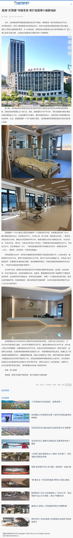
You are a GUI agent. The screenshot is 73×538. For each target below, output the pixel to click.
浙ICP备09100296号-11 (11, 536)
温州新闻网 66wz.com (18, 380)
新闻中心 (68, 385)
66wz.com (33, 533)
